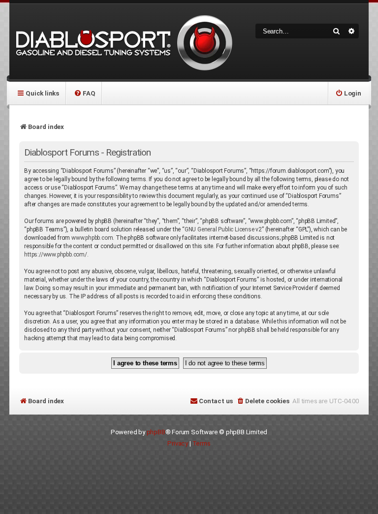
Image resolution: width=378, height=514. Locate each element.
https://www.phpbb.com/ (55, 254)
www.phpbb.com (92, 237)
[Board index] (122, 41)
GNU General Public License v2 (223, 229)
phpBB (156, 432)
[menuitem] (84, 93)
